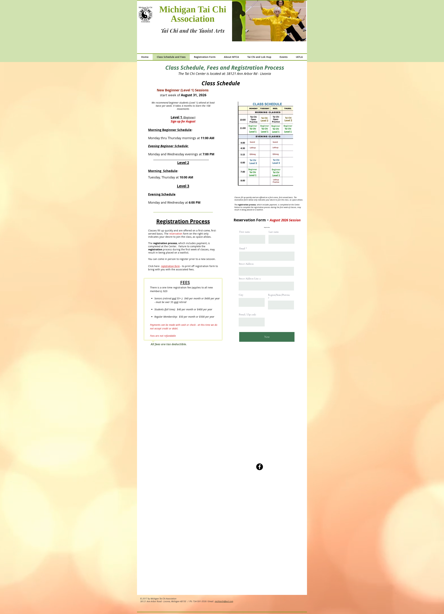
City (241, 295)
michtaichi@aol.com (224, 601)
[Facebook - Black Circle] (259, 466)
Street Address (246, 264)
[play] (301, 36)
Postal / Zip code (247, 314)
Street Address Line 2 (250, 278)
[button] (269, 20)
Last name (274, 232)
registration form (170, 266)
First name (244, 232)
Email (242, 248)
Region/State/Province (279, 296)
